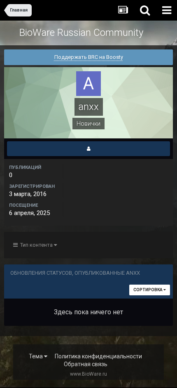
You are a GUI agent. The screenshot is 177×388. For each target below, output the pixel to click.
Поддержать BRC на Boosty (88, 57)
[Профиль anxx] (88, 148)
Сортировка (148, 289)
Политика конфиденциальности (98, 356)
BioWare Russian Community (81, 32)
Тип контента (36, 245)
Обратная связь (85, 364)
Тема (36, 356)
